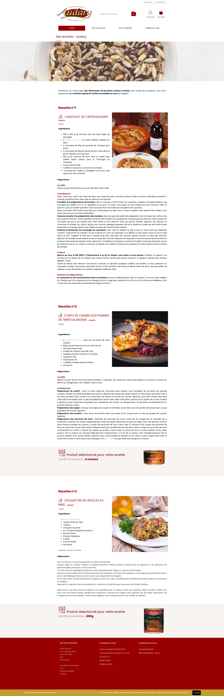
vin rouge (109, 438)
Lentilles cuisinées (71, 616)
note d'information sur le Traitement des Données (78, 692)
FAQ (61, 657)
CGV (62, 668)
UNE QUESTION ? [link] (160, 2)
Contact (63, 674)
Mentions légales (67, 671)
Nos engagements (68, 651)
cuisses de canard (73, 140)
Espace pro (64, 660)
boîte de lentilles (71, 519)
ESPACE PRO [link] (147, 2)
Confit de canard (70, 459)
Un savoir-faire (66, 654)
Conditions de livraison (69, 665)
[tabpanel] (150, 16)
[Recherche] (133, 14)
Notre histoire (65, 649)
